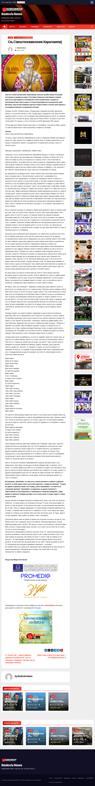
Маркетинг (47, 27)
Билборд (34, 27)
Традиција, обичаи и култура (23, 37)
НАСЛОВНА (89, 778)
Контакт (72, 27)
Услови (38, 608)
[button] (92, 27)
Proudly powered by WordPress (10, 780)
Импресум (61, 27)
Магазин (22, 27)
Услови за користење (55, 782)
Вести (11, 27)
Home (50, 778)
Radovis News (11, 14)
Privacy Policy (58, 778)
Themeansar (37, 780)
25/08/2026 (10, 739)
